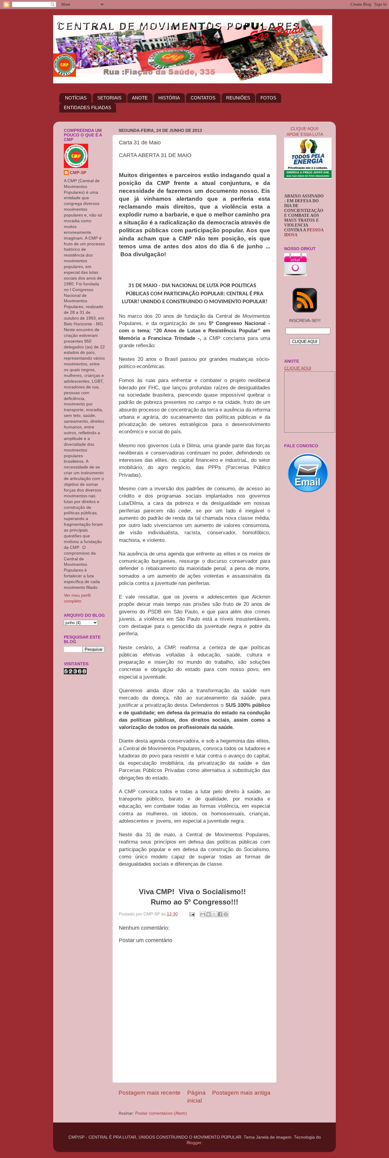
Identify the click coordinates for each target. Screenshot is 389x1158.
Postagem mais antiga (241, 1092)
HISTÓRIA (169, 97)
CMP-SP (78, 172)
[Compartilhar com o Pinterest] (226, 914)
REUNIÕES (238, 97)
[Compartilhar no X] (214, 914)
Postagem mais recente (150, 1092)
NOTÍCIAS (76, 97)
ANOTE (140, 97)
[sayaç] (75, 673)
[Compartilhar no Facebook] (220, 914)
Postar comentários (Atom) (161, 1113)
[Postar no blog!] (208, 914)
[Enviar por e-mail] (203, 914)
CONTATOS (203, 97)
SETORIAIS (109, 97)
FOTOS (268, 97)
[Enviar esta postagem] (191, 914)
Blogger (194, 1142)
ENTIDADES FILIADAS (87, 107)
